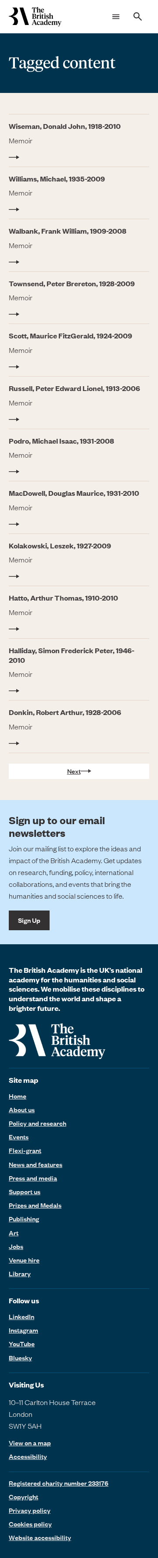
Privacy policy (29, 1510)
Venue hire (24, 1260)
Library (20, 1273)
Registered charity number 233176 (58, 1483)
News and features (35, 1164)
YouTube (22, 1343)
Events (19, 1136)
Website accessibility (40, 1537)
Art (13, 1232)
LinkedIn (21, 1316)
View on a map (30, 1443)
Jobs (16, 1246)
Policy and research (37, 1123)
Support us (24, 1191)
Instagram (23, 1330)
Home (17, 1096)
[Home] (35, 16)
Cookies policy (30, 1523)
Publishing (24, 1218)
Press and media (33, 1178)
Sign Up (29, 920)
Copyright (23, 1496)
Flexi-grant (25, 1150)
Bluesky (20, 1357)
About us (22, 1109)
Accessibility (28, 1456)
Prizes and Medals (35, 1205)
